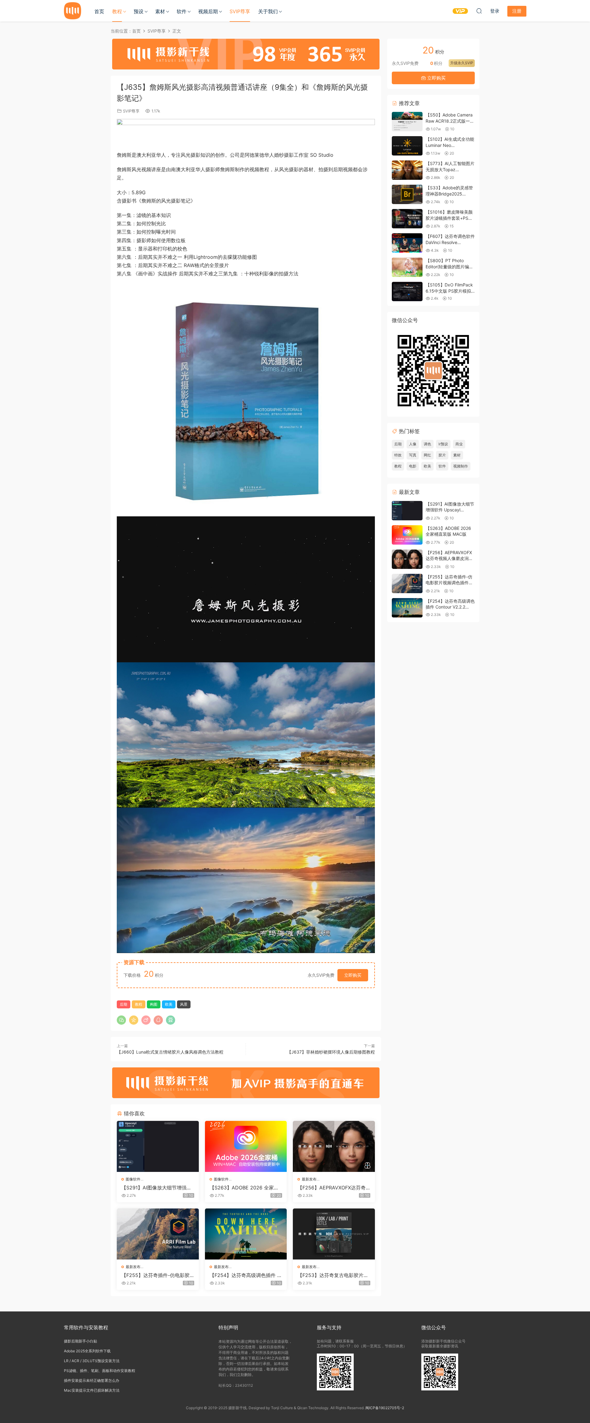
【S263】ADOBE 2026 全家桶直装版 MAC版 (244, 1188)
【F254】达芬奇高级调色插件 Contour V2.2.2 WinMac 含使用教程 (245, 1275)
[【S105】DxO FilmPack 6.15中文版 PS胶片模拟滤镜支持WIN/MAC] (407, 291)
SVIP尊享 (240, 11)
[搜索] (479, 10)
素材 (160, 11)
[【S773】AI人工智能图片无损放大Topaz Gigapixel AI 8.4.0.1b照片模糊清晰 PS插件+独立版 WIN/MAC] (407, 170)
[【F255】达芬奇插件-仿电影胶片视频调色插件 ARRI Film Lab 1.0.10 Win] (158, 1233)
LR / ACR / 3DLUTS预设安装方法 (92, 1360)
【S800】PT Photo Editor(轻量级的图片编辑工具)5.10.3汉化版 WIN (449, 266)
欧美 (168, 1004)
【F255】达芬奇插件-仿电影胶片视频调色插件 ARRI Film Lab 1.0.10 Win (157, 1275)
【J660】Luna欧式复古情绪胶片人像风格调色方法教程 (170, 1051)
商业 (459, 444)
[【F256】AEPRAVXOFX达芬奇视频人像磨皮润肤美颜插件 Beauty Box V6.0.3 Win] (334, 1146)
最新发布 (309, 1179)
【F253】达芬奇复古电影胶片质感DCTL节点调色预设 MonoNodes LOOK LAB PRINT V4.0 (333, 1275)
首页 (99, 11)
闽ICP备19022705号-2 (384, 1407)
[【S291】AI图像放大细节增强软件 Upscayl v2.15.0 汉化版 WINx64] (158, 1146)
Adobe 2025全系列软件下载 (87, 1351)
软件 (182, 11)
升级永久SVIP (461, 63)
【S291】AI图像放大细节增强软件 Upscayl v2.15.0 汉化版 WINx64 (156, 1188)
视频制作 (460, 466)
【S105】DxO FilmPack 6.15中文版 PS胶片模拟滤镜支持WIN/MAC (449, 290)
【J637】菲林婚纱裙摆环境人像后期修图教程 (331, 1051)
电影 (412, 466)
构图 (153, 1004)
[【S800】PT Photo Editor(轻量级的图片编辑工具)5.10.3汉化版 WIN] (407, 267)
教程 (117, 11)
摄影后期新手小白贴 (80, 1341)
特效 (398, 455)
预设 (139, 11)
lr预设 (443, 444)
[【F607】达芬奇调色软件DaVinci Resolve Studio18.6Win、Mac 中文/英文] (407, 243)
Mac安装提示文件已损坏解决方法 (92, 1390)
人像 (412, 444)
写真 (412, 455)
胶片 (442, 455)
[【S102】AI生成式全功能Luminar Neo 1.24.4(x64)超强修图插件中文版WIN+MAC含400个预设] (407, 146)
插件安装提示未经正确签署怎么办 (91, 1380)
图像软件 (133, 1179)
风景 (183, 1004)
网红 (427, 455)
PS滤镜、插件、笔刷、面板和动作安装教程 (99, 1370)
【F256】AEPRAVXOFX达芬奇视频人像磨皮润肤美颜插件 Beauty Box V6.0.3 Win (333, 1188)
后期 (123, 1004)
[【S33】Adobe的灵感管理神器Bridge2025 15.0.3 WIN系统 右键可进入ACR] (407, 194)
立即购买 (352, 975)
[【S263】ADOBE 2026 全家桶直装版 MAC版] (246, 1146)
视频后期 (208, 11)
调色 (427, 444)
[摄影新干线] (72, 11)
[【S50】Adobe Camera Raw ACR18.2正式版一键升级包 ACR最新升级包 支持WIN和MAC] (407, 121)
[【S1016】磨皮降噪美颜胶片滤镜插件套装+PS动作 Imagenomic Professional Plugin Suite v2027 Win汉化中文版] (407, 218)
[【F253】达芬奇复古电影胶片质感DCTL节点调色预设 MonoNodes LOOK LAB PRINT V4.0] (334, 1233)
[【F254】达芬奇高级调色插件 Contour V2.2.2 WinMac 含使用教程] (246, 1233)
